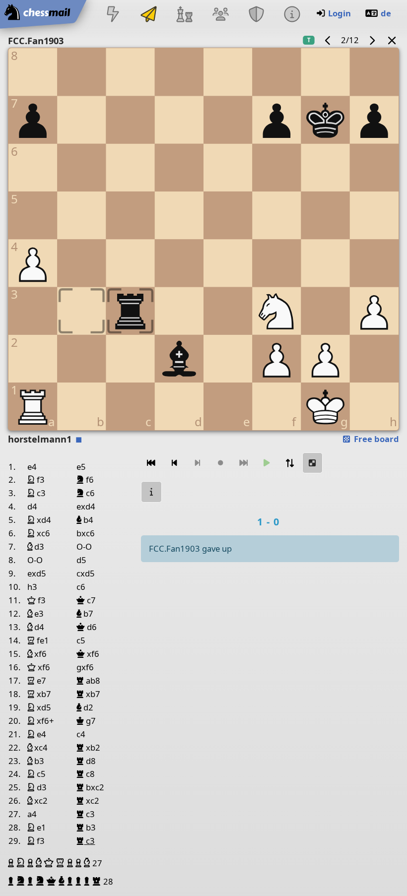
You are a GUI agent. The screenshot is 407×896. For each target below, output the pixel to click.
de (386, 13)
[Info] (292, 15)
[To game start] (151, 463)
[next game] (372, 40)
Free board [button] (375, 439)
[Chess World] (185, 15)
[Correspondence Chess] (149, 15)
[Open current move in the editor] (312, 463)
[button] (12, 862)
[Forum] (220, 15)
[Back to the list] (392, 40)
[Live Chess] (113, 15)
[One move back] (174, 463)
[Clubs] (256, 15)
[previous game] (328, 40)
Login (339, 13)
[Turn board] (289, 463)
